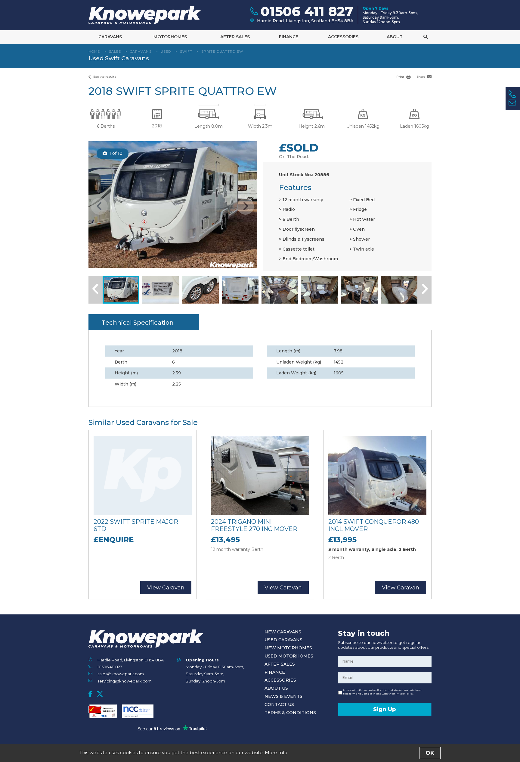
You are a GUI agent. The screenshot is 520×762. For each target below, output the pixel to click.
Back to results (104, 77)
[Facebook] (90, 694)
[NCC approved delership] (137, 711)
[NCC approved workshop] (102, 711)
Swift (186, 51)
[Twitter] (100, 694)
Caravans (110, 36)
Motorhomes (170, 36)
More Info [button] (276, 752)
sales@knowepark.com (121, 673)
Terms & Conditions (290, 712)
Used (165, 51)
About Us (276, 688)
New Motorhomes (288, 648)
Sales (115, 51)
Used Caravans (283, 639)
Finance (288, 36)
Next (245, 206)
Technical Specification (137, 322)
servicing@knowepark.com (125, 681)
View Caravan (165, 587)
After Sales (235, 36)
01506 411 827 (110, 666)
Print (400, 77)
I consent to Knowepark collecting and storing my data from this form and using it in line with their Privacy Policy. (382, 692)
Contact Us (279, 704)
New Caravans (283, 632)
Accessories (343, 36)
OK (430, 753)
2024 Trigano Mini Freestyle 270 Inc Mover (254, 525)
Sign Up (384, 709)
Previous (99, 206)
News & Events (283, 696)
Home (94, 51)
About (395, 36)
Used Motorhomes (289, 656)
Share (421, 77)
